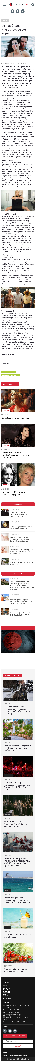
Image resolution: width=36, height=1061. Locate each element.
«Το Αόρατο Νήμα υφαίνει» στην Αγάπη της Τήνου (22, 563)
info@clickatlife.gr (13, 1015)
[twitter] (23, 11)
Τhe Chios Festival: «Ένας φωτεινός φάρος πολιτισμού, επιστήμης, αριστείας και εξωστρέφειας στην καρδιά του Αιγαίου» (22, 585)
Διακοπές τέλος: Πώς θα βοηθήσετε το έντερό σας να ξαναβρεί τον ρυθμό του (20, 539)
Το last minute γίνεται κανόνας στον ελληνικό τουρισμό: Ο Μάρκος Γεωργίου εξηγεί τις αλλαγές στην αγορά (22, 600)
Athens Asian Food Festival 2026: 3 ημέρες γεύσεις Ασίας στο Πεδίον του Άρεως (21, 526)
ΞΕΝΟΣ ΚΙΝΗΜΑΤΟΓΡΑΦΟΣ (10, 375)
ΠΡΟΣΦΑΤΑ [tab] (18, 504)
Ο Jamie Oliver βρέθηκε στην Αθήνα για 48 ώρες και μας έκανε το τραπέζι (21, 614)
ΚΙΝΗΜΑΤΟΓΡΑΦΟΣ (8, 372)
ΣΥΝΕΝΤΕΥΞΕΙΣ (18, 573)
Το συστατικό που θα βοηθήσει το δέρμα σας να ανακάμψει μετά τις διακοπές (22, 551)
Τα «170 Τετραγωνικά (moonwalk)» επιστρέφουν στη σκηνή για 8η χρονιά (21, 514)
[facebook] (12, 11)
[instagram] (17, 11)
